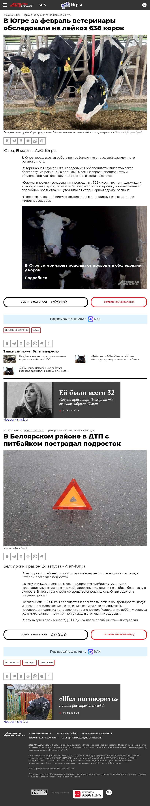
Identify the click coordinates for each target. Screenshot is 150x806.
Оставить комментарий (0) (119, 302)
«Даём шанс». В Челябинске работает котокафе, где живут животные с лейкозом (115, 358)
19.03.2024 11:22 (11, 15)
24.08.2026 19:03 (12, 430)
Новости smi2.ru (15, 419)
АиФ (139, 132)
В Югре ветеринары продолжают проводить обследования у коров (84, 267)
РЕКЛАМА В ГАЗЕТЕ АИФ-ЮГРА (96, 733)
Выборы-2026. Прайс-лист (43, 738)
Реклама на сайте (66, 733)
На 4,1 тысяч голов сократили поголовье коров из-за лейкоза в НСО (42, 358)
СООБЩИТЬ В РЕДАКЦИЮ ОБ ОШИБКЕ (82, 738)
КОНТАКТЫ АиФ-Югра (40, 733)
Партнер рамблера (60, 792)
